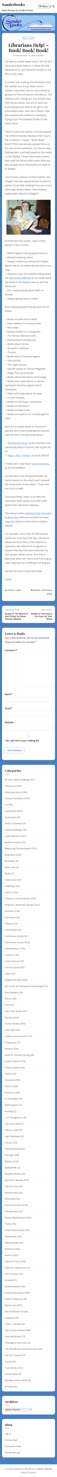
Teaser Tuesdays (13, 1324)
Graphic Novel (12, 1067)
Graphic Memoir (13, 1061)
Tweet (8, 579)
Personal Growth (13, 1205)
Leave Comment (37, 55)
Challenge (10, 886)
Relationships (12, 1242)
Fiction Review (12, 1023)
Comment (11, 650)
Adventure (10, 786)
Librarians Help (12, 1123)
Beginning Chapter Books (17, 848)
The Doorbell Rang (17, 443)
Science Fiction (12, 1261)
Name (9, 694)
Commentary (11, 929)
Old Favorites (11, 1186)
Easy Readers (11, 992)
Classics (9, 923)
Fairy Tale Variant (13, 1011)
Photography (11, 1211)
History (8, 1086)
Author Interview (13, 823)
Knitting (9, 1111)
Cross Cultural (12, 961)
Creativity (9, 954)
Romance (9, 1248)
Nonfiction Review (14, 1180)
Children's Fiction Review (17, 898)
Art (6, 804)
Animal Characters (14, 798)
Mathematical (12, 1148)
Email (8, 708)
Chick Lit (9, 892)
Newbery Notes (12, 1173)
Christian (9, 911)
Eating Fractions (40, 463)
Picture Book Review (15, 1217)
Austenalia (10, 817)
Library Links (14, 590)
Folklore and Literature (16, 1036)
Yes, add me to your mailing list (22, 740)
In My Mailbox (12, 1098)
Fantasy (9, 1017)
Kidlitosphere (11, 1105)
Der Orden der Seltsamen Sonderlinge (24, 986)
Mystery (9, 1161)
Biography (10, 854)
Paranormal (11, 1192)
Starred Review (12, 1311)
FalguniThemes (28, 1472)
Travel (8, 1361)
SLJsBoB (9, 1280)
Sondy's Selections (14, 1299)
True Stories (11, 1367)
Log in (8, 1433)
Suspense (9, 1317)
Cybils (8, 973)
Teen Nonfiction (13, 1336)
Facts (7, 1004)
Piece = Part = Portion (18, 455)
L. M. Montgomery (14, 1117)
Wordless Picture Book (16, 1380)
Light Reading (12, 1136)
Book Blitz (10, 861)
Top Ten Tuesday (13, 1355)
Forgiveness (11, 1042)
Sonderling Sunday (14, 1292)
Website (9, 722)
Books (37, 590)
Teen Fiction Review (15, 1330)
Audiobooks (11, 811)
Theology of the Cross (16, 1342)
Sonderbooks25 (13, 1286)
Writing (8, 1386)
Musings (9, 1155)
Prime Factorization (15, 1230)
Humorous (10, 1092)
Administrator (21, 55)
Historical (9, 1080)
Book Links (10, 867)
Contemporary (12, 948)
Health (8, 1073)
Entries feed (11, 1440)
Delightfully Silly (13, 979)
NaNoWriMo (11, 1167)
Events (8, 998)
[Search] (53, 6)
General (9, 1048)
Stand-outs (10, 1305)
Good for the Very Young (17, 1055)
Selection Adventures (15, 1267)
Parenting (10, 1198)
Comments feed (13, 1446)
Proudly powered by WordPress (20, 1469)
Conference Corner (14, 936)
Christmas (10, 917)
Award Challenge (13, 829)
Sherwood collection (20, 277)
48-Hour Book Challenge (17, 779)
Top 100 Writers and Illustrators (21, 1349)
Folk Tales (10, 1030)
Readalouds (11, 1236)
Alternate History (13, 792)
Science (8, 1255)
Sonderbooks (13, 4)
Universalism (11, 1374)
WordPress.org (12, 1452)
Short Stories (11, 1273)
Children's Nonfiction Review (19, 904)
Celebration (11, 879)
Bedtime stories (13, 842)
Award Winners (12, 836)
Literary (9, 1142)
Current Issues (12, 967)
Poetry (8, 1223)
